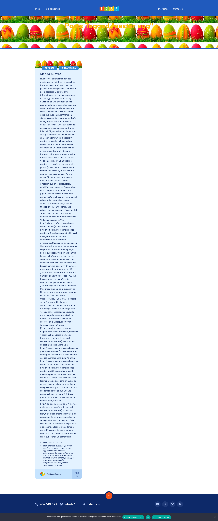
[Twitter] (172, 504)
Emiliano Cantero (54, 474)
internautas (67, 455)
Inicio (37, 9)
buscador (60, 446)
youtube (58, 465)
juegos (54, 458)
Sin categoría (69, 68)
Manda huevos (50, 74)
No (148, 517)
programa (47, 460)
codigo (62, 448)
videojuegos (48, 465)
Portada (103, 41)
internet (46, 458)
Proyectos (163, 9)
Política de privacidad (161, 517)
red (55, 462)
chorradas (53, 448)
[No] (215, 517)
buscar (68, 446)
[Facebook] (180, 504)
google (61, 453)
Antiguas (49, 68)
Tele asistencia (52, 9)
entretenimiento (50, 453)
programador (58, 460)
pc (72, 458)
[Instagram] (165, 504)
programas (48, 462)
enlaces (61, 450)
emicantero (52, 450)
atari (45, 446)
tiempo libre (63, 462)
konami (61, 458)
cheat (45, 448)
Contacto (178, 9)
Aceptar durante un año (133, 517)
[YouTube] (157, 504)
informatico (55, 455)
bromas (51, 446)
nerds (67, 458)
